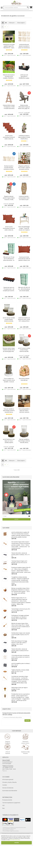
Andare (27, 720)
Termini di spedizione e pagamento (11, 802)
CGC (3, 805)
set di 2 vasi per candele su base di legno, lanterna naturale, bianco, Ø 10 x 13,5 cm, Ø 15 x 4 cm (24, 350)
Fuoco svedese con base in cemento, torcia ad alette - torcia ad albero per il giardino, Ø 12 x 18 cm (9, 380)
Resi (3, 808)
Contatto (4, 785)
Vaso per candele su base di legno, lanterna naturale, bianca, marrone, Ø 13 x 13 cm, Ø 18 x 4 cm (9, 410)
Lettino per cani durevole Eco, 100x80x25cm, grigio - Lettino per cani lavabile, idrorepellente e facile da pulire (24, 76)
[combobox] (21, 22)
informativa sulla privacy (15, 839)
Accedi (16, 519)
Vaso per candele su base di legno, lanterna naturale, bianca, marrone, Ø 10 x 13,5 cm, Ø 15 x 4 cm (24, 441)
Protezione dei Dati (7, 800)
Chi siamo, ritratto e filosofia (9, 782)
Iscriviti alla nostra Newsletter (9, 790)
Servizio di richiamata (7, 787)
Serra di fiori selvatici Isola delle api (24, 379)
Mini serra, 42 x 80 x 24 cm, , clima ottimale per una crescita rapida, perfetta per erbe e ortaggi (24, 289)
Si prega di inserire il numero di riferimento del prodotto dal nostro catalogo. (16, 713)
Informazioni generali (7, 779)
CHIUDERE (16, 842)
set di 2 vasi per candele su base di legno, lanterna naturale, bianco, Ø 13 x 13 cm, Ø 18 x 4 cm (9, 319)
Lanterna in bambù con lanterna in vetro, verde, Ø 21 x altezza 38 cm (24, 319)
